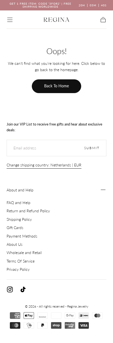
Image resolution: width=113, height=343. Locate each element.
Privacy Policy (18, 269)
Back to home (56, 85)
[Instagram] (10, 289)
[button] (10, 19)
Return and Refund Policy (28, 210)
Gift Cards (15, 227)
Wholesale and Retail (24, 252)
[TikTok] (23, 289)
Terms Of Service (21, 261)
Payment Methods (22, 236)
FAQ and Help (18, 202)
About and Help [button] (20, 190)
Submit (92, 148)
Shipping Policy (19, 219)
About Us (14, 244)
